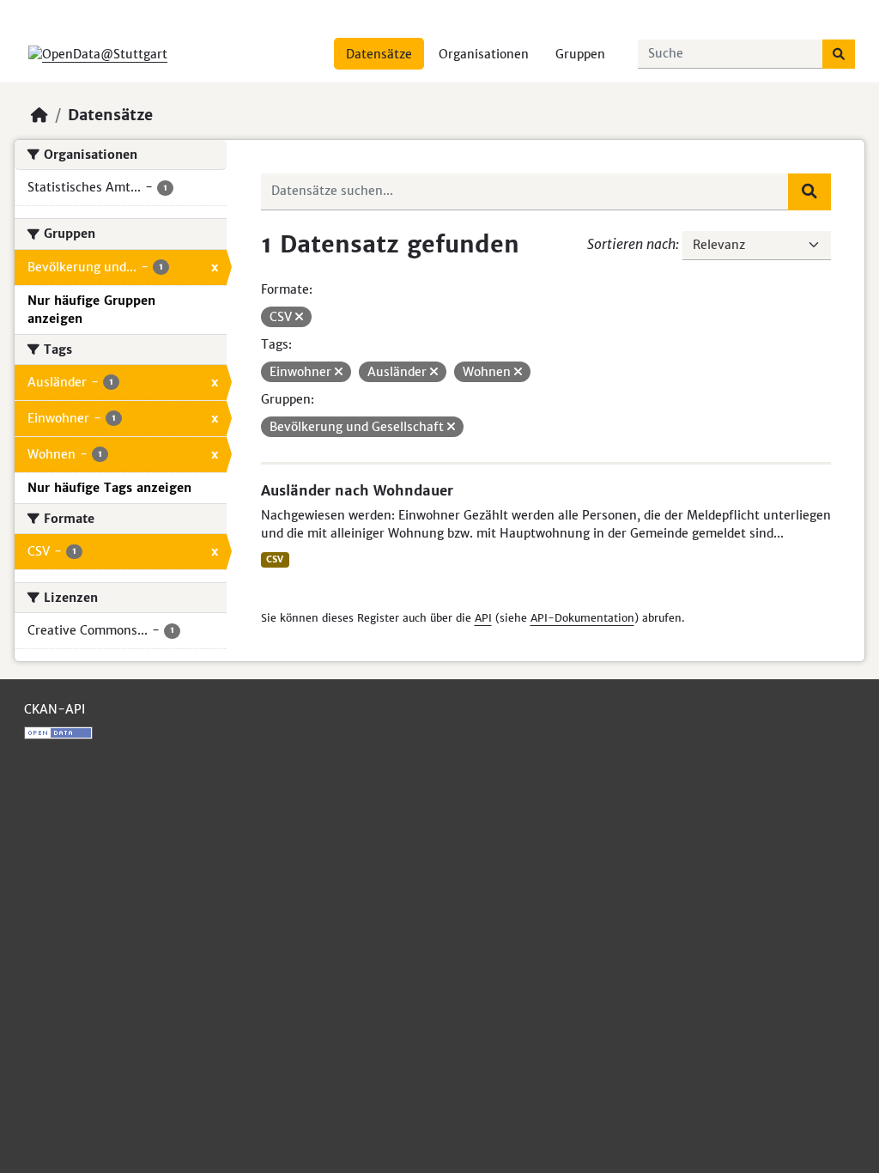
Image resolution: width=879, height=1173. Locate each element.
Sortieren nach (631, 243)
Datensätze (379, 54)
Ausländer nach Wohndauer (357, 490)
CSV (274, 559)
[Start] (39, 115)
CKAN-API (54, 709)
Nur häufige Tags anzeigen (109, 487)
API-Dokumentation (582, 617)
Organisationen (484, 54)
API (483, 617)
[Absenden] (838, 54)
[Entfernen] (299, 317)
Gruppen (580, 54)
